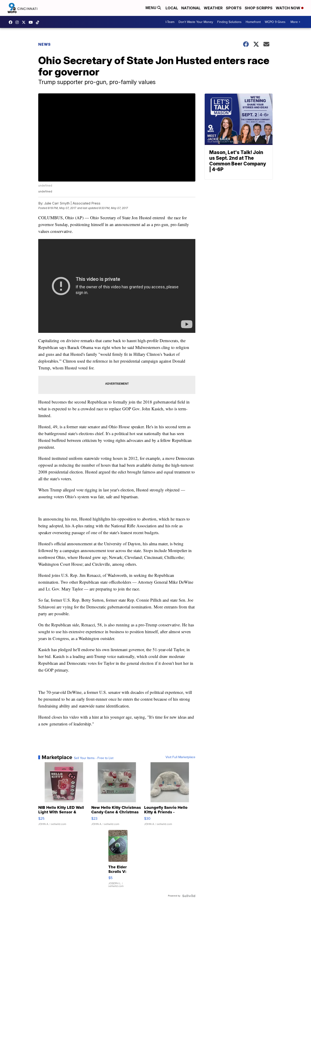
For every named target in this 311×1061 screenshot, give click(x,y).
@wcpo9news (38, 22)
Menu (151, 8)
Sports (234, 8)
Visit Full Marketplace (180, 757)
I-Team (170, 22)
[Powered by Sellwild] (188, 895)
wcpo (25, 22)
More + (295, 22)
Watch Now (288, 8)
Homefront (253, 22)
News (44, 44)
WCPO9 (12, 22)
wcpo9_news (18, 22)
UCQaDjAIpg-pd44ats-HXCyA (32, 22)
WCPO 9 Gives (275, 22)
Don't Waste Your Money (195, 22)
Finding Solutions (229, 22)
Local (172, 8)
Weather (213, 8)
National (191, 8)
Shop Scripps (259, 8)
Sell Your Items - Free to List (93, 758)
